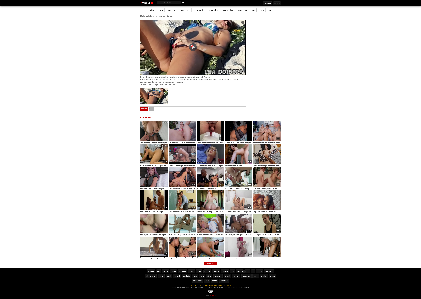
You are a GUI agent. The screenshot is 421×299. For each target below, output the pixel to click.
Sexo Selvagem (246, 276)
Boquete (173, 271)
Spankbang (264, 276)
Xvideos (152, 10)
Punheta (195, 276)
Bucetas (199, 271)
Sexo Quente (236, 276)
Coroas (247, 271)
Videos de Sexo (242, 10)
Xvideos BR (213, 295)
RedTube (209, 276)
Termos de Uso (213, 285)
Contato (192, 285)
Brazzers (191, 271)
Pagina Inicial (267, 3)
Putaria (202, 276)
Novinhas (161, 276)
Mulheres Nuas (269, 271)
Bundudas (216, 271)
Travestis (272, 276)
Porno (161, 10)
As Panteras (151, 271)
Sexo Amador (172, 10)
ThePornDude (224, 280)
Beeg (158, 271)
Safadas (151, 109)
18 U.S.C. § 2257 (199, 285)
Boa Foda (165, 271)
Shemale (255, 276)
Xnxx (253, 10)
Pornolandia (186, 276)
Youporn (207, 280)
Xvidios (262, 10)
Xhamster (214, 280)
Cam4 (232, 271)
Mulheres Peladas (228, 10)
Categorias (277, 3)
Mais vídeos (210, 263)
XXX (270, 10)
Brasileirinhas (182, 271)
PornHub (169, 276)
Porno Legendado (198, 10)
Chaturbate (240, 271)
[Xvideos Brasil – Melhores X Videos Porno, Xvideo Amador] (147, 3)
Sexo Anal (227, 276)
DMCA (206, 285)
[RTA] (210, 293)
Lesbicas (259, 271)
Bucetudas (207, 271)
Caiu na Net (225, 271)
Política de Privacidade (224, 285)
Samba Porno (184, 10)
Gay (253, 271)
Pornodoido (177, 276)
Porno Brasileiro (213, 10)
